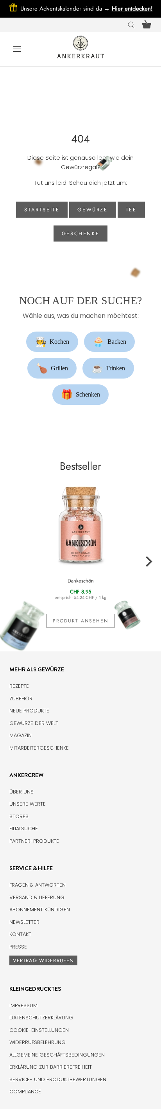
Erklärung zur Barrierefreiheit (50, 1067)
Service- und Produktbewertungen (57, 1079)
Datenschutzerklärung (41, 1017)
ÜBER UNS (21, 791)
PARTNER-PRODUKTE (34, 841)
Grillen (52, 368)
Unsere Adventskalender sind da (66, 8)
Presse (18, 946)
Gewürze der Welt (33, 723)
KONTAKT (20, 934)
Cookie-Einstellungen (39, 1030)
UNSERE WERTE (27, 804)
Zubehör (20, 698)
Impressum (23, 1005)
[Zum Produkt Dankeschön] (80, 524)
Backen (109, 342)
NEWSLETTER (24, 922)
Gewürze (92, 209)
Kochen (52, 342)
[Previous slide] (12, 561)
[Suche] (131, 24)
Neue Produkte (29, 710)
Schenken (80, 395)
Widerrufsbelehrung (37, 1042)
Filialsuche (23, 828)
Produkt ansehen (80, 620)
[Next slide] (148, 561)
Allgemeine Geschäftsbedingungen (57, 1055)
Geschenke (80, 233)
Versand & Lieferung (36, 897)
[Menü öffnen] (17, 49)
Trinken (108, 368)
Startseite (41, 209)
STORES (19, 816)
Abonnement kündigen (39, 909)
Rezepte (19, 686)
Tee (131, 209)
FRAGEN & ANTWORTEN (37, 885)
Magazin (20, 735)
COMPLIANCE (25, 1091)
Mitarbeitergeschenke (39, 748)
